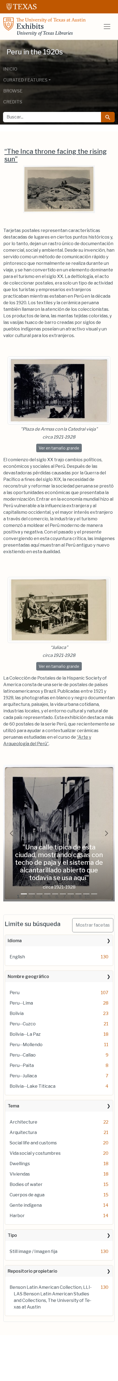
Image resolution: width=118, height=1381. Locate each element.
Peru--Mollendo (26, 1044)
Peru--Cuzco (23, 1023)
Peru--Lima (21, 1003)
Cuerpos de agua (27, 1194)
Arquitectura (23, 1132)
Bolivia (17, 1013)
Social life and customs (33, 1142)
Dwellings (20, 1163)
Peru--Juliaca (23, 1075)
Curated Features (25, 80)
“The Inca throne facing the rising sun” (55, 155)
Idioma (15, 940)
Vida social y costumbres (35, 1153)
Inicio (10, 69)
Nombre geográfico (28, 976)
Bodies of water (26, 1184)
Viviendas (20, 1174)
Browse (13, 91)
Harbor (17, 1215)
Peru (14, 992)
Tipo (12, 1235)
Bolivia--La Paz (25, 1034)
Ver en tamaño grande (60, 447)
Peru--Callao (23, 1055)
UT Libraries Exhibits (44, 26)
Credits (12, 102)
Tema (13, 1106)
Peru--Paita (22, 1065)
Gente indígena (26, 1205)
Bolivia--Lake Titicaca (32, 1086)
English (17, 956)
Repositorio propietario (32, 1271)
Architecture (23, 1122)
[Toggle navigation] (107, 26)
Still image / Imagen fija (33, 1251)
